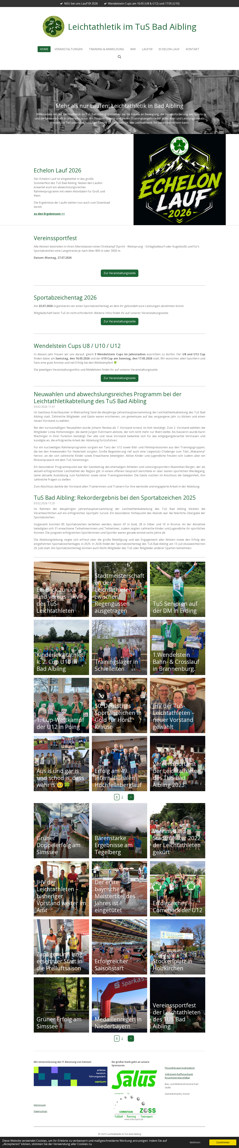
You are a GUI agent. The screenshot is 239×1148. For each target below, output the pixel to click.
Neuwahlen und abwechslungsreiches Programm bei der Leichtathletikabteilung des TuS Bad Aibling (107, 397)
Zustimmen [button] (222, 1142)
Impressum (40, 1105)
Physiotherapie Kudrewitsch (180, 1067)
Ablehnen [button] (195, 1142)
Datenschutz (40, 1111)
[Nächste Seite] (131, 797)
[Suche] (119, 56)
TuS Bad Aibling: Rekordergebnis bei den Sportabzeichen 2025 (115, 497)
